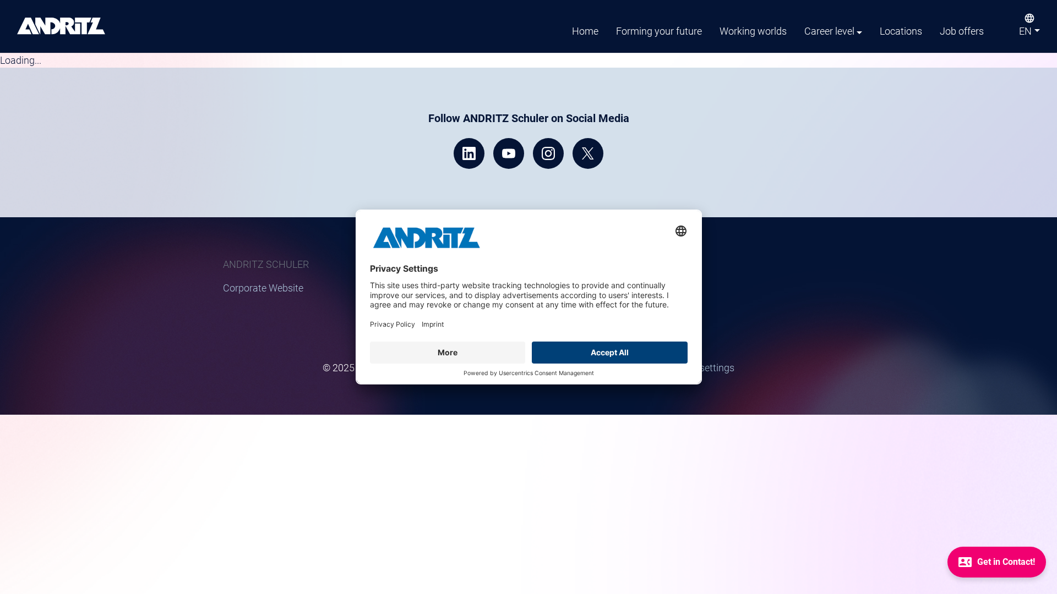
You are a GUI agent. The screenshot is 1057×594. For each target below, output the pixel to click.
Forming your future (659, 31)
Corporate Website (263, 288)
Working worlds (753, 31)
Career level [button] (829, 31)
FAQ (650, 303)
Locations (901, 31)
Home (585, 31)
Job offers (962, 31)
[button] (1029, 34)
